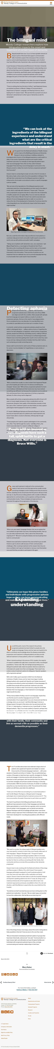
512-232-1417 (33, 990)
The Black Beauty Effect (9, 982)
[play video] (27, 515)
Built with (48, 953)
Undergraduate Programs (34, 1004)
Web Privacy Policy (5, 1035)
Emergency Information (6, 1026)
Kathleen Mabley (22, 990)
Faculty (29, 1015)
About (29, 998)
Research (30, 1010)
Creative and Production (33, 1013)
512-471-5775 (8, 1007)
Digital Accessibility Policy (7, 1032)
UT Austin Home (4, 1023)
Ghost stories (47, 982)
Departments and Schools (34, 1001)
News (29, 1018)
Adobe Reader (4, 1038)
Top (27, 953)
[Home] (14, 2)
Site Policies (3, 1029)
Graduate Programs (32, 1007)
